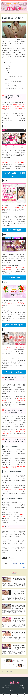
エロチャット (11, 557)
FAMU (7, 70)
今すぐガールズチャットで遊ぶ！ (14, 174)
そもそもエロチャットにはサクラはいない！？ (14, 76)
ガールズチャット (9, 66)
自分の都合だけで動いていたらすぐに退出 (14, 88)
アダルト (5, 557)
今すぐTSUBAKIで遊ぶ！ (14, 325)
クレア (7, 74)
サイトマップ (21, 688)
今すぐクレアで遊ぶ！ (14, 372)
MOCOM (8, 68)
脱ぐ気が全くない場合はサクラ (12, 85)
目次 (7, 62)
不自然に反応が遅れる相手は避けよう (13, 86)
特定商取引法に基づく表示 (7, 687)
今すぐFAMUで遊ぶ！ (14, 277)
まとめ (6, 90)
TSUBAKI (8, 72)
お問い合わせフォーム (14, 690)
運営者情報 (7, 688)
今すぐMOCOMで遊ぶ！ (14, 230)
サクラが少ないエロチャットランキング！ (13, 65)
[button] (25, 368)
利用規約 (21, 685)
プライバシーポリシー (7, 685)
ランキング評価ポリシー (21, 687)
